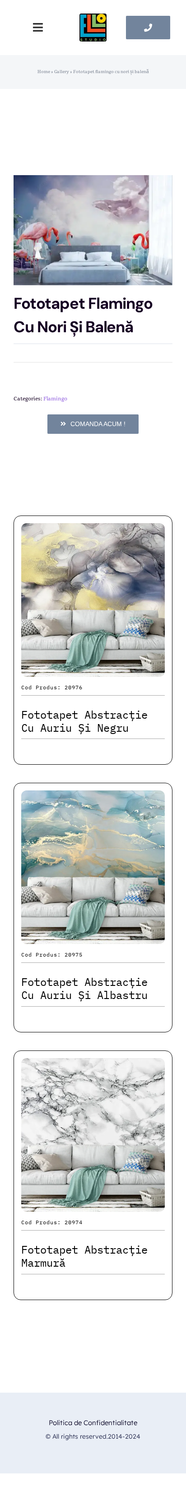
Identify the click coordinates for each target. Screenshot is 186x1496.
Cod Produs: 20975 (52, 954)
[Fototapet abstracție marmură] (93, 1066)
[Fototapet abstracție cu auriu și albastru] (93, 798)
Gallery (61, 71)
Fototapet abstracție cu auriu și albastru (84, 988)
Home (43, 71)
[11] (93, 18)
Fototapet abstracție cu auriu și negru (84, 721)
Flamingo (55, 398)
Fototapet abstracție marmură (84, 1256)
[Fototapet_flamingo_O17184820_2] (93, 230)
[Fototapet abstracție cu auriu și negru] (93, 531)
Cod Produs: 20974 (52, 1222)
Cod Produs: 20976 (52, 687)
